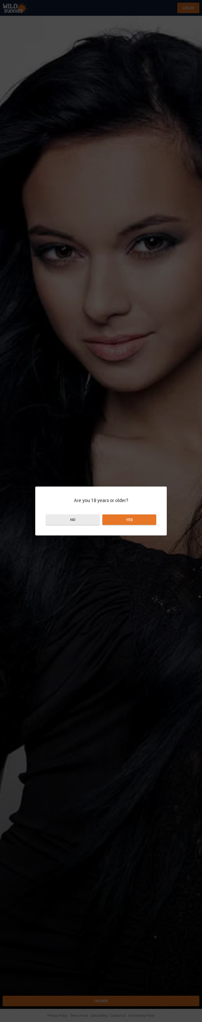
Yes (129, 519)
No (72, 519)
